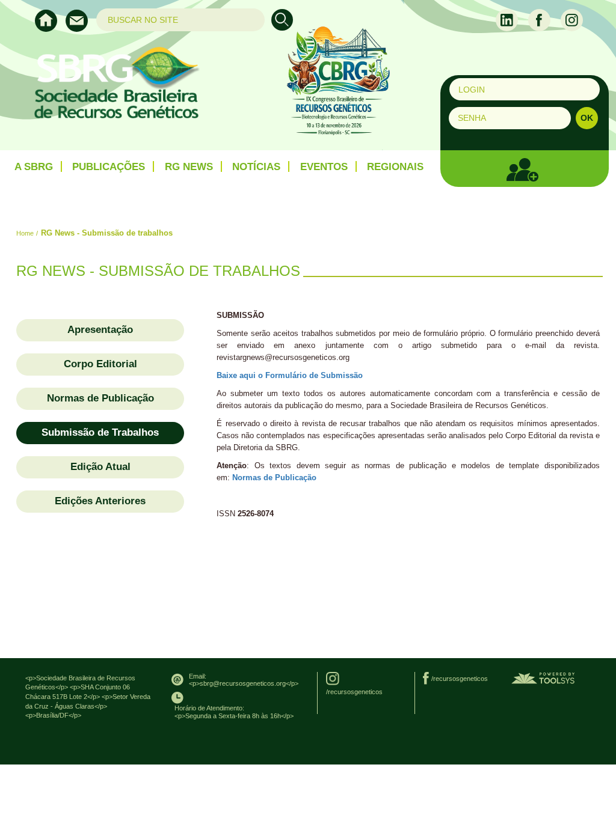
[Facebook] (540, 19)
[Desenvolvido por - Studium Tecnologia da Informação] (542, 678)
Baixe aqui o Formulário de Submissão (290, 375)
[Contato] (80, 29)
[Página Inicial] (50, 29)
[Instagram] (572, 19)
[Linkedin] (508, 19)
